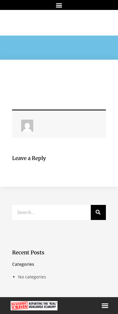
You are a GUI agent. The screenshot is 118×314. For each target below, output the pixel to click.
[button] (59, 5)
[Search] (98, 212)
